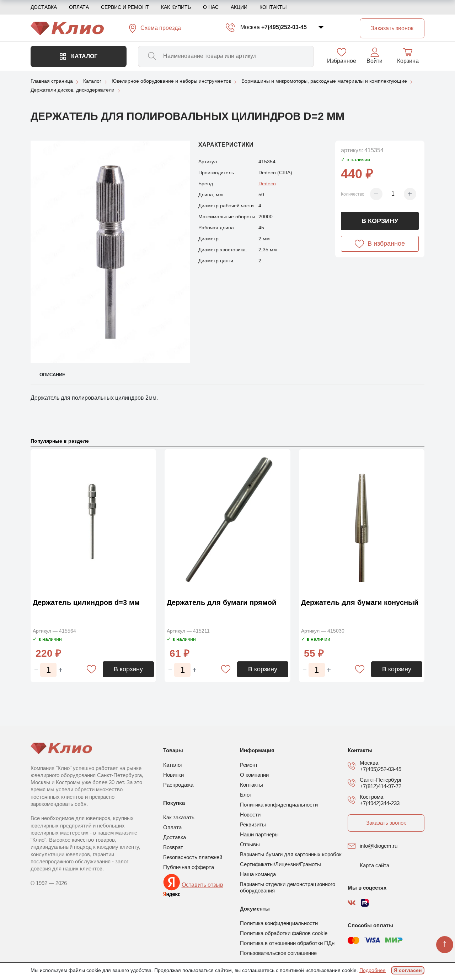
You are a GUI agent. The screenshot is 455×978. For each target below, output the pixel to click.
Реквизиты (253, 824)
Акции (239, 7)
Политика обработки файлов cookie (283, 933)
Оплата (79, 7)
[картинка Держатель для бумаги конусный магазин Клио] (361, 521)
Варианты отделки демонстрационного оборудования (287, 887)
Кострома (371, 797)
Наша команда (258, 874)
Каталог (83, 56)
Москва (250, 27)
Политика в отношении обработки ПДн (287, 943)
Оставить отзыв (202, 885)
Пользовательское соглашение (278, 953)
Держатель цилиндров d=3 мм (86, 602)
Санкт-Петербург (381, 780)
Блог (245, 795)
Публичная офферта (188, 867)
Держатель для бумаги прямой (221, 602)
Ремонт (249, 765)
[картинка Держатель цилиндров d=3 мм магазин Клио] (93, 521)
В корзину (380, 220)
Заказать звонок (386, 823)
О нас (211, 7)
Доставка (44, 7)
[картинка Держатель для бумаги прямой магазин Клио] (227, 521)
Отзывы (250, 844)
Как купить (176, 7)
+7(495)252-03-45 (284, 27)
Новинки (173, 775)
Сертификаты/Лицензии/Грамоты (280, 864)
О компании (254, 775)
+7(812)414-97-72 (380, 786)
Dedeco (267, 183)
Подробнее (372, 970)
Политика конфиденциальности (279, 805)
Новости (250, 815)
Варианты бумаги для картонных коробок (291, 854)
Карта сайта (374, 865)
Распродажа (178, 785)
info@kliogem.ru (378, 846)
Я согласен (408, 970)
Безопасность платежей (192, 857)
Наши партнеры (259, 834)
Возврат (173, 847)
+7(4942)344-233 (380, 803)
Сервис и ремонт (125, 7)
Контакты (273, 7)
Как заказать (178, 817)
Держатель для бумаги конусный (359, 602)
